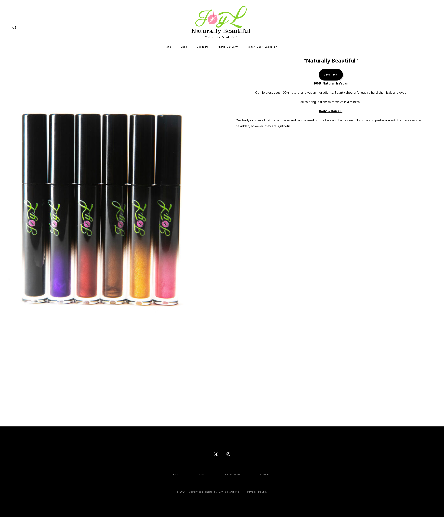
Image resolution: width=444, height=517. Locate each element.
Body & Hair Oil (330, 111)
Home (168, 46)
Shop (184, 46)
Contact (202, 46)
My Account (232, 474)
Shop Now (331, 75)
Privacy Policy (256, 491)
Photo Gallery (227, 46)
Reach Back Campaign (262, 46)
